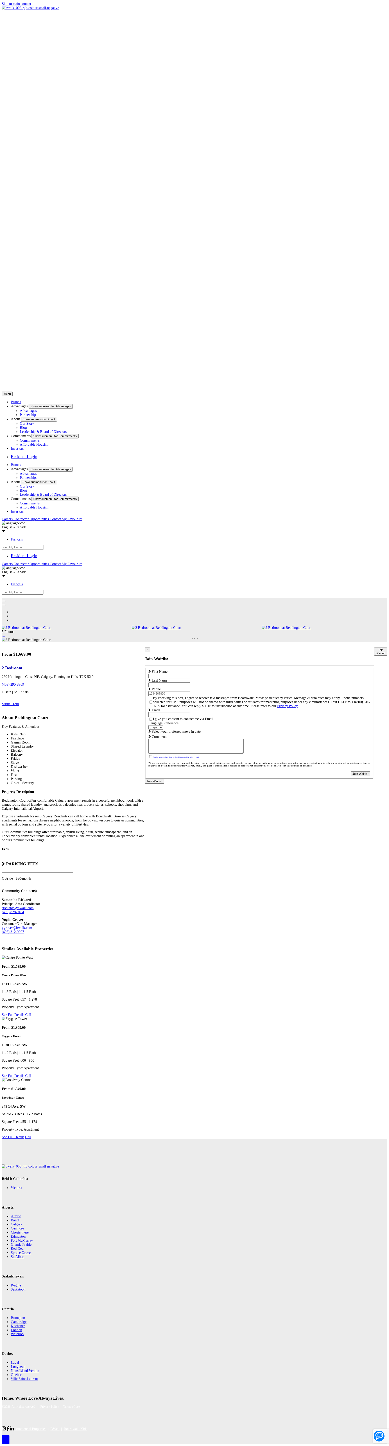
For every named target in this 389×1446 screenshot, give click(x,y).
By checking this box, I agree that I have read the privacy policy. (177, 757)
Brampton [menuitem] (18, 1318)
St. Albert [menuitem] (17, 1257)
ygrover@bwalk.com (17, 928)
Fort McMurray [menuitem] (22, 1240)
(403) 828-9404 (13, 912)
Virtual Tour (10, 704)
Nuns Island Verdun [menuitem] (25, 1371)
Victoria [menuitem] (16, 1188)
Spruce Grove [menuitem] (21, 1252)
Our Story (27, 423)
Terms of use (71, 1406)
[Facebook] (8, 1429)
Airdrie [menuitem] (16, 1216)
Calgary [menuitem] (16, 1224)
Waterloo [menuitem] (17, 1334)
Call (28, 1015)
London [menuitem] (16, 1330)
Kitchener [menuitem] (18, 1326)
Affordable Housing (34, 444)
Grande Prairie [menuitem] (21, 1244)
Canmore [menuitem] (17, 1228)
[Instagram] (4, 1429)
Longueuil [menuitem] (18, 1366)
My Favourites (72, 519)
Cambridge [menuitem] (19, 1322)
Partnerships (28, 415)
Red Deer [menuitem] (18, 1248)
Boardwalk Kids (75, 1429)
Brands (16, 402)
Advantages (28, 411)
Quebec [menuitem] (16, 1375)
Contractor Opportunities (32, 519)
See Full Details (13, 1015)
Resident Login (24, 456)
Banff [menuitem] (15, 1220)
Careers (8, 519)
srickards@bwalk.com (18, 908)
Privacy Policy (287, 706)
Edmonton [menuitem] (18, 1236)
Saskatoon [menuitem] (18, 1289)
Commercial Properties (30, 1429)
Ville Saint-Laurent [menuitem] (24, 1379)
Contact (56, 519)
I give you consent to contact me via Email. (183, 719)
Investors (17, 448)
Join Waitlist (361, 773)
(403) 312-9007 (13, 932)
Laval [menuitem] (15, 1362)
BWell (54, 1429)
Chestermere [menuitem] (20, 1232)
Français (17, 539)
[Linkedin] (12, 1429)
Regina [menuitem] (16, 1285)
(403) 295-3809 (13, 684)
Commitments (30, 440)
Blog (23, 427)
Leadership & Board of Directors (43, 431)
